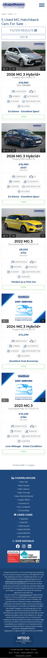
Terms (27, 649)
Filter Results (22, 30)
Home (3, 14)
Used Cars (25, 514)
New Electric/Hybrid (24, 496)
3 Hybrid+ (31, 465)
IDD (36, 653)
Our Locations (24, 507)
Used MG (24, 522)
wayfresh (28, 656)
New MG (24, 482)
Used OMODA (24, 529)
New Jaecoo (24, 489)
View (23, 117)
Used (10, 14)
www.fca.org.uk (26, 595)
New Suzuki (24, 485)
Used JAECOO (24, 533)
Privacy (16, 653)
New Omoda (24, 493)
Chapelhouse (24, 477)
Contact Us (24, 503)
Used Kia (24, 519)
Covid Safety (24, 510)
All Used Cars (24, 537)
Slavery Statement (27, 653)
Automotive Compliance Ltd (15, 581)
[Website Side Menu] (42, 5)
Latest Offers (24, 500)
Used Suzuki (24, 526)
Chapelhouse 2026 (17, 649)
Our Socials (24, 540)
